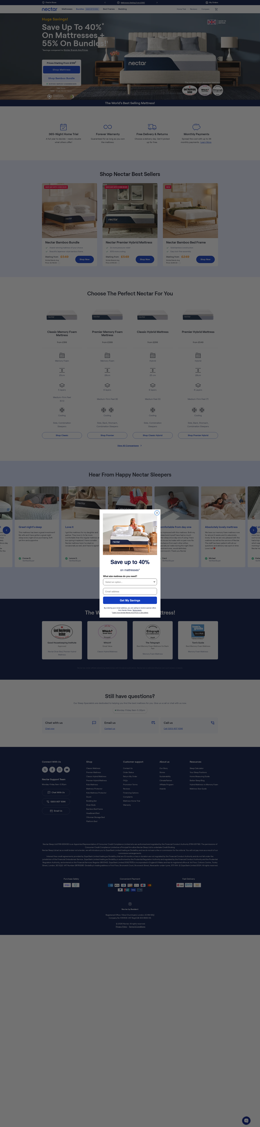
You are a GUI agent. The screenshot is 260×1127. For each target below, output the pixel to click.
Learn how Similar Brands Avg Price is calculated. (130, 612)
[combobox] (129, 582)
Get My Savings (130, 600)
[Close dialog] (157, 512)
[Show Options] (154, 582)
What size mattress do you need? (120, 576)
